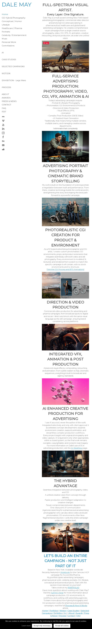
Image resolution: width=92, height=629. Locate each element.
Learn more (26, 626)
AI (3, 52)
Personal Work (9, 42)
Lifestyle (6, 25)
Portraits (6, 32)
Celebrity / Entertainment (14, 35)
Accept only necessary (42, 626)
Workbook (65, 572)
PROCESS (6, 87)
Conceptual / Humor (12, 21)
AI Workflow (76, 448)
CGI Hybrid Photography (13, 18)
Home (5, 14)
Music (4, 39)
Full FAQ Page (57, 593)
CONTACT (6, 105)
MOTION (6, 73)
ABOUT (5, 94)
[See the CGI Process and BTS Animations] (65, 269)
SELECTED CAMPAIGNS (13, 66)
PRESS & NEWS (9, 101)
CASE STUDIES (9, 59)
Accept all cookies (62, 626)
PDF (4, 112)
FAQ (4, 108)
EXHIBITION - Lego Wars (14, 80)
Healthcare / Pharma (12, 28)
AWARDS (6, 98)
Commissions (8, 45)
